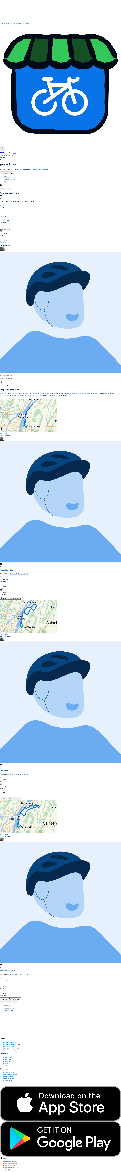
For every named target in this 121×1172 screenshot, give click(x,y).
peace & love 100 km (7, 971)
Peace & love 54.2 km (8, 570)
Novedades (6, 1063)
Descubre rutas (10, 179)
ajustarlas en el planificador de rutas (84, 393)
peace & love (4, 770)
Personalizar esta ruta (15, 598)
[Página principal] (60, 11)
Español (5, 1158)
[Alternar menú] (14, 154)
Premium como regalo (10, 1074)
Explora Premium (8, 1073)
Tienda (5, 1065)
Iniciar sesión (6, 152)
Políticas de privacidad (10, 1163)
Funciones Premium (25, 23)
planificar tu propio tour (27, 395)
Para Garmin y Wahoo (10, 1050)
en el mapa (33, 393)
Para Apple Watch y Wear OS (12, 1048)
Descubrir (3, 23)
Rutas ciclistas (7, 1059)
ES (3, 150)
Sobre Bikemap (8, 1076)
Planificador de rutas (12, 23)
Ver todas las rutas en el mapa (10, 1002)
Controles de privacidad (10, 1166)
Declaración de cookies (10, 1168)
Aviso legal (6, 1170)
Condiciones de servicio (10, 1161)
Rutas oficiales (7, 1057)
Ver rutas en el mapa (8, 173)
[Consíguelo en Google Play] (60, 1139)
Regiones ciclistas (8, 1061)
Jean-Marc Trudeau (6, 375)
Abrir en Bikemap (5, 245)
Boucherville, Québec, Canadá (38, 169)
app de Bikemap (47, 393)
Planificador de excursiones (11, 1044)
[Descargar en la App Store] (60, 1103)
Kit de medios (7, 1080)
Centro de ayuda (8, 1078)
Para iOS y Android (9, 1046)
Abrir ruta (5, 598)
